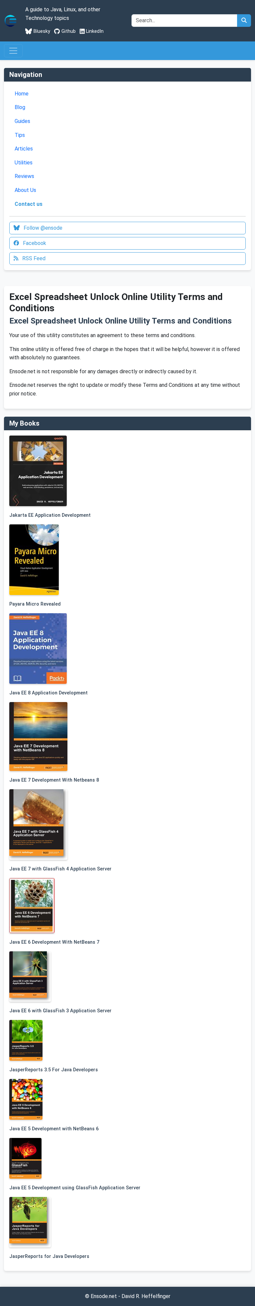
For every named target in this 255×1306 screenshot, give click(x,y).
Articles (24, 149)
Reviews (24, 176)
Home (22, 93)
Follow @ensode (42, 228)
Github (68, 31)
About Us (25, 190)
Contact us (28, 204)
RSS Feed (33, 258)
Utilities (24, 162)
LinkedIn (95, 31)
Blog (20, 107)
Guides (22, 121)
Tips (20, 135)
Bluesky (42, 31)
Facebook (34, 243)
